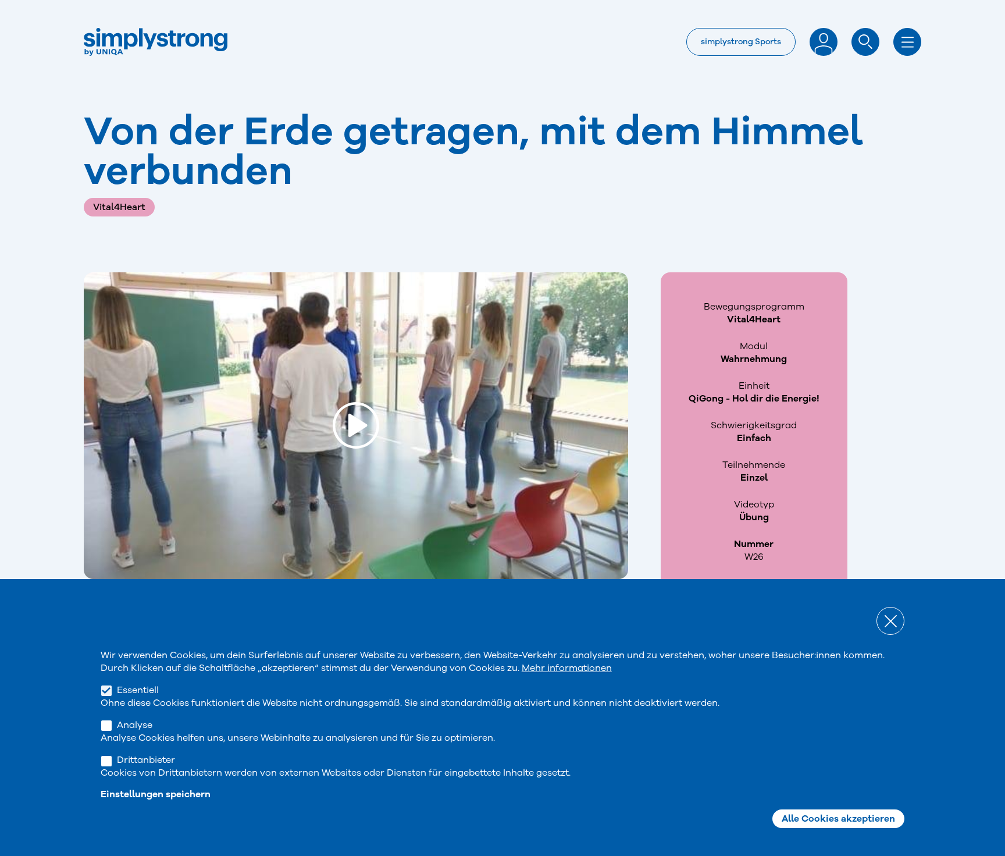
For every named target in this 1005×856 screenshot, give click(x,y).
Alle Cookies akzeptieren (838, 818)
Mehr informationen (567, 668)
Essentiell (138, 690)
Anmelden (824, 42)
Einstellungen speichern (156, 793)
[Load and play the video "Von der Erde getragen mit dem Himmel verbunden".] (356, 425)
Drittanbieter (146, 760)
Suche (865, 42)
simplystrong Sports (741, 41)
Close (890, 621)
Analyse (134, 725)
